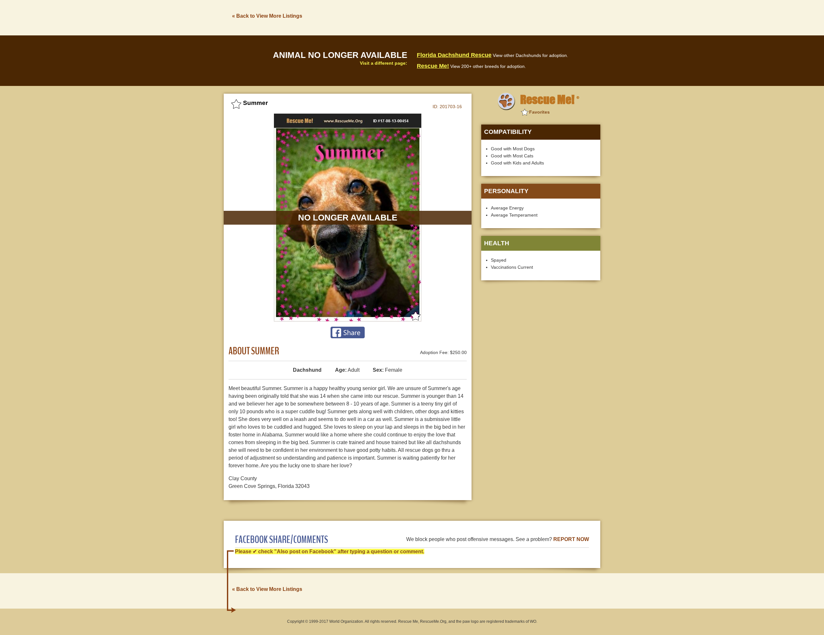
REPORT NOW (571, 539)
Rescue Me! (433, 66)
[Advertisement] (483, 17)
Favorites (539, 112)
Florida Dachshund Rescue (454, 55)
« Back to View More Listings (267, 16)
